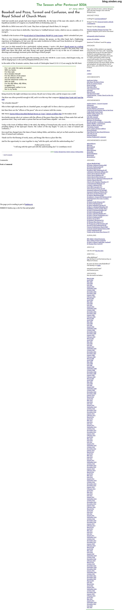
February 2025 (91, 596)
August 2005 (90, 307)
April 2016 (90, 510)
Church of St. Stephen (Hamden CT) (98, 182)
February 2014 (91, 470)
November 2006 (91, 332)
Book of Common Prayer (94, 84)
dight (98, 265)
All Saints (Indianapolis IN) (95, 167)
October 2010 (91, 409)
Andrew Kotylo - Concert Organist (97, 103)
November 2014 (91, 484)
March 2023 (90, 581)
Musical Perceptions (93, 118)
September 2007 (91, 348)
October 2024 (91, 591)
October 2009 (91, 390)
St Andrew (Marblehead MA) (95, 195)
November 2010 (91, 410)
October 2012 (91, 447)
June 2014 (90, 477)
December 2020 (91, 569)
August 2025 (90, 601)
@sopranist (90, 155)
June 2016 (90, 512)
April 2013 (90, 454)
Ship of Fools (91, 92)
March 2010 (90, 397)
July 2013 (89, 459)
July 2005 (89, 305)
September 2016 (91, 517)
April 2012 (90, 437)
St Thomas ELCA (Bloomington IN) (97, 224)
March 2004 (90, 278)
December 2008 (91, 374)
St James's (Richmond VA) (94, 204)
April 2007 (90, 340)
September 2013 (91, 462)
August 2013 (90, 460)
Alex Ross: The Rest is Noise (95, 82)
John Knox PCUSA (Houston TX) (96, 193)
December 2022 (91, 579)
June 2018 (90, 552)
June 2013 (90, 457)
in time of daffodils (93, 115)
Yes (88, 259)
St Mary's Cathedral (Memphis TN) (97, 207)
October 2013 (91, 464)
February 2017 (91, 525)
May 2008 (89, 362)
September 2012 (91, 445)
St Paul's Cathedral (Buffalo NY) (96, 214)
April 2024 (90, 586)
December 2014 (91, 485)
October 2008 (91, 370)
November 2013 (91, 465)
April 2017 (90, 529)
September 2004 (91, 288)
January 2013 (91, 450)
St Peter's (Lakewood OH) (94, 217)
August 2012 (90, 444)
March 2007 (90, 338)
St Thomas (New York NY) (95, 244)
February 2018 (91, 546)
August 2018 (90, 554)
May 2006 (89, 322)
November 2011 (91, 430)
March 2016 (90, 509)
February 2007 (91, 337)
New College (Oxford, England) (96, 240)
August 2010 (90, 405)
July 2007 (89, 345)
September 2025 (91, 602)
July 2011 (89, 424)
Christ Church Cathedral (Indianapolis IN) (99, 178)
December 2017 (91, 542)
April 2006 (90, 320)
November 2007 (91, 352)
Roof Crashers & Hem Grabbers (96, 129)
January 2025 (91, 594)
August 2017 (90, 536)
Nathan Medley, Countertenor (96, 124)
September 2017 (91, 537)
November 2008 (91, 372)
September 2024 (91, 589)
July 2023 (89, 582)
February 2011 (91, 415)
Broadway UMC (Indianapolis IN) (97, 170)
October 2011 (91, 429)
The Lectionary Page (93, 89)
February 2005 (91, 297)
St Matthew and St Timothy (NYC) (97, 209)
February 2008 (91, 357)
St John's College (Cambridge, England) (99, 242)
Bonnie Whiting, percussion (95, 108)
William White (79, 152)
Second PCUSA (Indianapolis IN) (96, 225)
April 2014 (90, 474)
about (88, 70)
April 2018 (90, 549)
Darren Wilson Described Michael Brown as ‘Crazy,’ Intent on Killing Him (36, 114)
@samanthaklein (92, 153)
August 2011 (90, 425)
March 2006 (90, 318)
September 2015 (91, 499)
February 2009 (91, 377)
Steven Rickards (92, 130)
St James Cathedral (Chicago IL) (96, 205)
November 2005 (91, 312)
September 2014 (91, 480)
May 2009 (89, 382)
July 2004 (89, 285)
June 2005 (90, 303)
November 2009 (91, 392)
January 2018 (91, 544)
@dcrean (89, 145)
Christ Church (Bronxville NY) (96, 173)
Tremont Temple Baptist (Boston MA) (98, 229)
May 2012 (89, 439)
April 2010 (90, 399)
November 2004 (91, 292)
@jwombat (90, 148)
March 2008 (90, 358)
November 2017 (91, 541)
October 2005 (91, 310)
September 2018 (91, 556)
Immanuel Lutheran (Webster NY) (97, 192)
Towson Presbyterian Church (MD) (97, 227)
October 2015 (91, 500)
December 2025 (91, 604)
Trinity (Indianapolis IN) (94, 230)
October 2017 (91, 539)
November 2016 (91, 520)
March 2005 (90, 298)
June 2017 (90, 532)
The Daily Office (92, 87)
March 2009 (90, 379)
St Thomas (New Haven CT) (95, 222)
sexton (109, 42)
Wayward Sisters (92, 135)
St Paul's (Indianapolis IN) (95, 212)
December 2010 (91, 412)
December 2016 (91, 522)
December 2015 (91, 504)
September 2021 (91, 572)
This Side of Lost (92, 134)
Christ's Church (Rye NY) (94, 180)
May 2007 (89, 342)
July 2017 (89, 534)
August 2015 (90, 497)
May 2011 (89, 420)
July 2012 (89, 442)
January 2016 (91, 505)
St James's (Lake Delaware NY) (96, 202)
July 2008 (89, 365)
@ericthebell (91, 147)
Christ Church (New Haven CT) (96, 177)
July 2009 (89, 385)
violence (72, 152)
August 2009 (90, 387)
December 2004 (91, 293)
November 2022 (91, 577)
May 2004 (89, 282)
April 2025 (90, 597)
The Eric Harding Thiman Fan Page (97, 30)
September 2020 (91, 567)
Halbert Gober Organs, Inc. (95, 113)
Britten (56, 152)
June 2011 (90, 422)
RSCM (68, 152)
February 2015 (91, 489)
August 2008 (90, 367)
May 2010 (89, 400)
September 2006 (91, 328)
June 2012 (90, 440)
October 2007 (91, 350)
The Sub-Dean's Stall (93, 94)
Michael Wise (62, 152)
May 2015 (89, 492)
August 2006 (90, 327)
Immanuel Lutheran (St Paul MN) (97, 190)
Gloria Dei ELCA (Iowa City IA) (96, 188)
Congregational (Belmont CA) (96, 183)
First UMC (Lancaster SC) (94, 187)
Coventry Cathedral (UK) (94, 185)
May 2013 (89, 455)
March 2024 (90, 584)
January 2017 (91, 524)
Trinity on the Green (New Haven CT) (98, 232)
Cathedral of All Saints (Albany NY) (97, 172)
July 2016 (89, 514)
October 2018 (91, 557)
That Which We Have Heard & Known (98, 132)
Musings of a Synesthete (94, 120)
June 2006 (90, 323)
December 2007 (91, 353)
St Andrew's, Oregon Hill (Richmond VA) (99, 197)
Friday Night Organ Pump (95, 112)
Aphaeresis (90, 105)
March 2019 (90, 562)
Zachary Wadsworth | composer (96, 137)
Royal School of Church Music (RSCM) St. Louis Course (43, 36)
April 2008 (90, 360)
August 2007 (90, 347)
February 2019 (91, 561)
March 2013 (90, 452)
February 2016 (91, 507)
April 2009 (90, 380)
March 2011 (90, 417)
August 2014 (90, 479)
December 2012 (91, 449)
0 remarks (9, 155)
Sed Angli (90, 90)
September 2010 (91, 407)
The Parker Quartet (93, 127)
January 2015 (91, 487)
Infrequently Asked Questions (96, 36)
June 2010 (90, 402)
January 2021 (91, 571)
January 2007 (91, 335)
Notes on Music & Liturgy (94, 125)
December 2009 (91, 394)
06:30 (5, 155)
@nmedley (90, 152)
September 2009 (91, 389)
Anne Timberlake (92, 107)
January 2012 (91, 434)
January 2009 (91, 375)
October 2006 (91, 330)
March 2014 (90, 472)
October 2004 (91, 290)
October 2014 (91, 482)
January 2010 (91, 395)
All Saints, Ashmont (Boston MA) (97, 165)
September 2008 (91, 369)
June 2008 (90, 363)
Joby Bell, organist (92, 117)
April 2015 (90, 490)
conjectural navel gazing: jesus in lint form (100, 110)
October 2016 (91, 519)
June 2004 (90, 283)
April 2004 (90, 280)
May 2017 (89, 531)
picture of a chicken (93, 39)
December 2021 (91, 576)
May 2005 (89, 302)
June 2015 (90, 494)
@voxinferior (91, 157)
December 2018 (91, 559)
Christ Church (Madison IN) (95, 175)
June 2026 (90, 606)
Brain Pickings (91, 85)
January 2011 (91, 414)
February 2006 (91, 317)
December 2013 (91, 467)
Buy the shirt (99, 251)
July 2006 (89, 325)
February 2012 (91, 435)
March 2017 (90, 527)
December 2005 (91, 313)
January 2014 (91, 469)
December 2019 (91, 566)
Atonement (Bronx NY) (94, 168)
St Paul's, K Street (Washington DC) (97, 215)
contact (89, 74)
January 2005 (91, 295)
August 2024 (90, 587)
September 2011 (91, 427)
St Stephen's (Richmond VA (95, 220)
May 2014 (89, 475)
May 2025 (89, 599)
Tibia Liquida (101, 26)
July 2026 (89, 607)
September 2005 (91, 308)
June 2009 (90, 384)
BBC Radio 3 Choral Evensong (96, 239)
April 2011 (90, 419)
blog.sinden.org (112, 1)
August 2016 (90, 515)
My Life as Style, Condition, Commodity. (99, 122)
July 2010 (89, 404)
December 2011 (91, 432)
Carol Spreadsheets (100, 19)
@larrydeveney (91, 150)
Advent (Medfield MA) (93, 163)
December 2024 (91, 592)
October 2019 (91, 564)
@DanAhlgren (91, 143)
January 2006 (91, 315)
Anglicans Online (92, 80)
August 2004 (90, 287)
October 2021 (91, 574)
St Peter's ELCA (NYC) (93, 219)
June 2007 (90, 343)
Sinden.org (29, 204)
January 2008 (91, 355)
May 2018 (89, 551)
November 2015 (91, 502)
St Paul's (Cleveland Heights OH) (97, 210)
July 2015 (89, 495)
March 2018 (90, 547)
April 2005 (90, 300)
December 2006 (91, 333)
